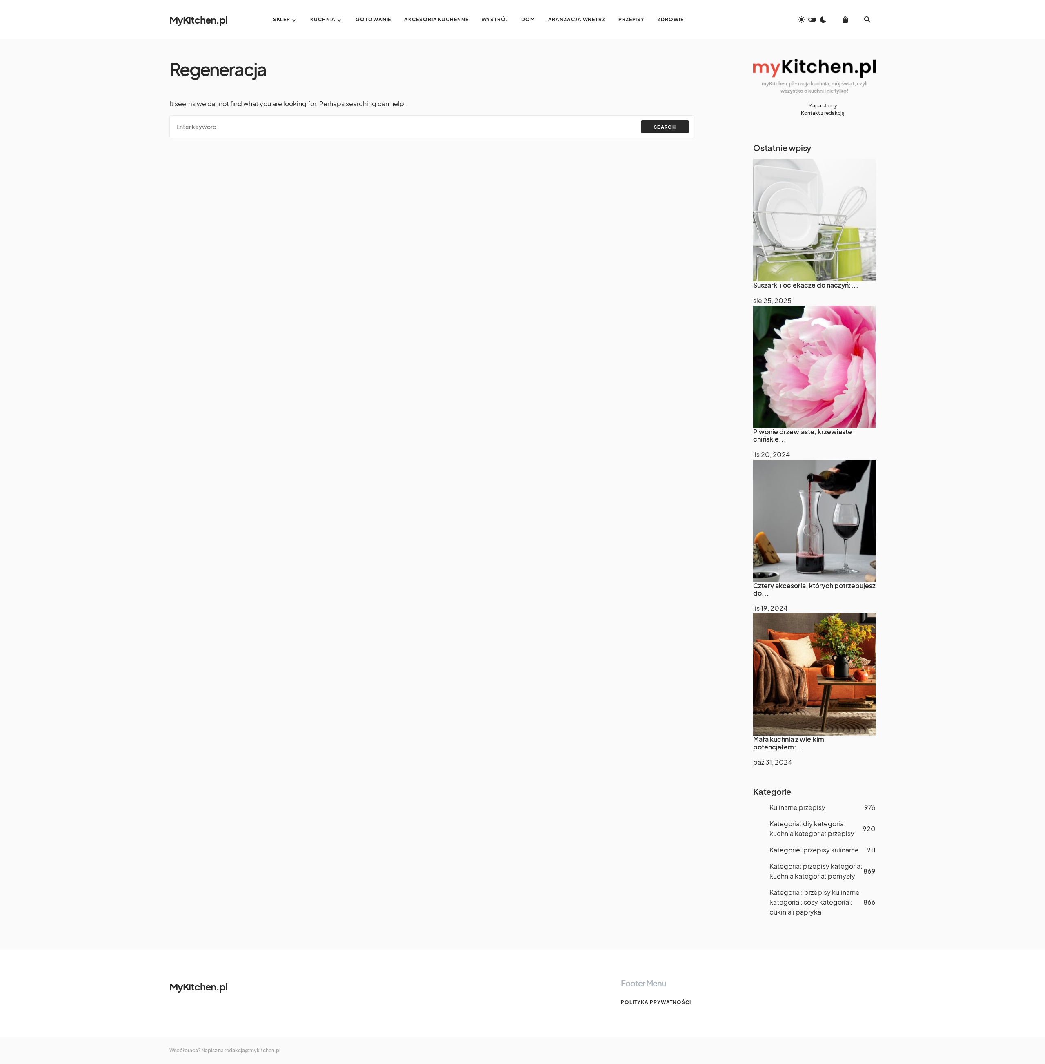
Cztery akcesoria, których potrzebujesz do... (814, 589)
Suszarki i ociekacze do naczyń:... (805, 285)
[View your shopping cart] (845, 19)
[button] (812, 19)
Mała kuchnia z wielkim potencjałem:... (788, 743)
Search (665, 126)
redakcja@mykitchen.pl (252, 1050)
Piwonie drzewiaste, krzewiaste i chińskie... (804, 435)
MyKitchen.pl (198, 19)
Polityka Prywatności (656, 1002)
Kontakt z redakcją (823, 113)
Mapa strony (822, 106)
